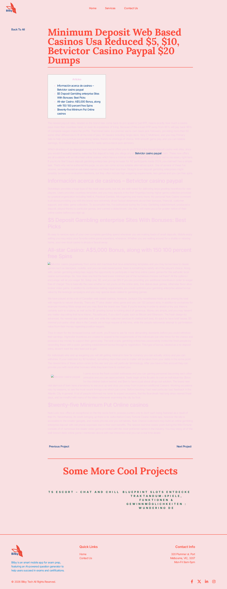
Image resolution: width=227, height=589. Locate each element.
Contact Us (131, 8)
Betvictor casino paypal (148, 153)
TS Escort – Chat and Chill (84, 492)
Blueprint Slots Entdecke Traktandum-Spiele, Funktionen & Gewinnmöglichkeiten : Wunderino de (157, 500)
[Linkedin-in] (206, 581)
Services (110, 8)
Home (92, 8)
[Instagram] (214, 581)
